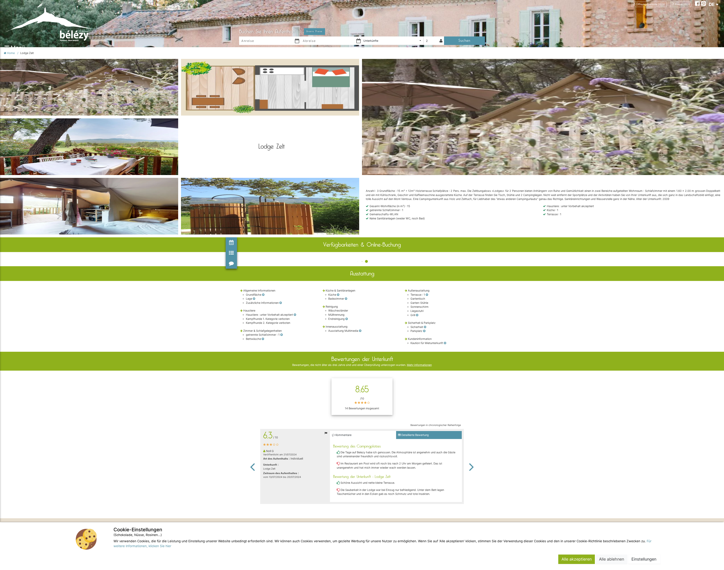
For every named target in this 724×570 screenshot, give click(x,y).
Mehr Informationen (419, 364)
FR (711, 11)
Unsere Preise (314, 31)
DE (712, 4)
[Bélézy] (64, 22)
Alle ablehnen (611, 559)
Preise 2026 (682, 4)
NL (712, 25)
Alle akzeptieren (576, 559)
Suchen (464, 40)
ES (712, 18)
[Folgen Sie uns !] (698, 4)
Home (10, 53)
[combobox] (392, 40)
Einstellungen (644, 559)
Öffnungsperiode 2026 (651, 4)
